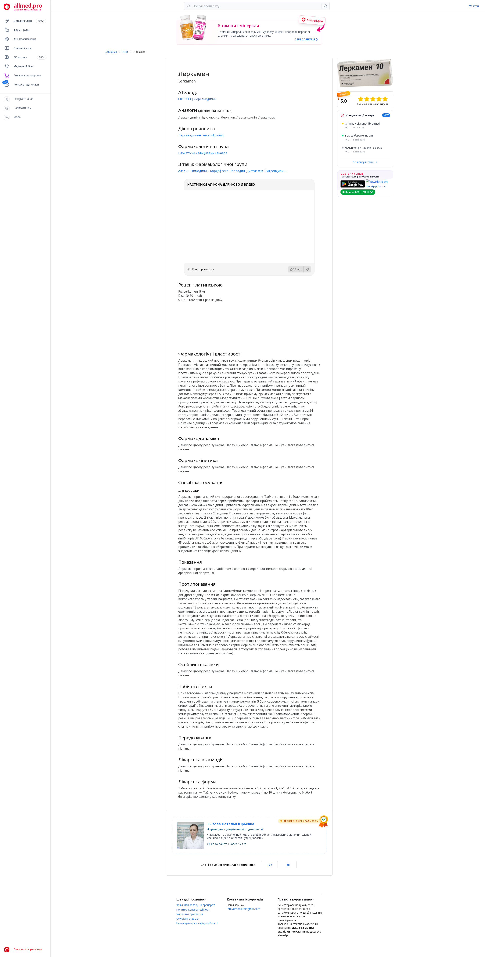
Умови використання (189, 914)
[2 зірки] (366, 99)
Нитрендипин (274, 171)
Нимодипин (200, 171)
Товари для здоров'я (27, 75)
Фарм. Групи (21, 30)
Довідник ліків (28, 21)
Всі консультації (363, 162)
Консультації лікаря (26, 84)
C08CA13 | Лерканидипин (197, 99)
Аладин (183, 171)
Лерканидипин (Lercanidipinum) (201, 135)
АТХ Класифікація (24, 39)
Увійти (474, 6)
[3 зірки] (372, 99)
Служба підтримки (187, 918)
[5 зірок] (385, 99)
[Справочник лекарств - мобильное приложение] (213, 325)
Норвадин (237, 171)
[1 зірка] (360, 99)
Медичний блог (23, 66)
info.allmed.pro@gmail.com (243, 909)
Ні (288, 864)
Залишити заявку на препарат (195, 905)
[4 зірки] (379, 99)
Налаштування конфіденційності (196, 923)
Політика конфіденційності (193, 909)
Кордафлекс (219, 171)
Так (269, 864)
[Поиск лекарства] (325, 6)
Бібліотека (28, 57)
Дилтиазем (254, 171)
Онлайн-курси (22, 48)
